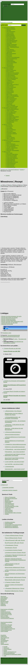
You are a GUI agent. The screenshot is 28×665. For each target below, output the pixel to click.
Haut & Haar (9, 131)
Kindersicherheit (10, 164)
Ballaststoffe (4, 599)
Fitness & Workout (11, 129)
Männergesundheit (11, 53)
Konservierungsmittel (6, 626)
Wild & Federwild (10, 105)
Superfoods (9, 104)
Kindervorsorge (10, 166)
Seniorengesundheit (11, 62)
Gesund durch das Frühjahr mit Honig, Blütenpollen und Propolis (14, 458)
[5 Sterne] (24, 185)
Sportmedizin (9, 63)
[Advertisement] (14, 232)
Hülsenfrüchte (9, 85)
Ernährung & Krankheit (12, 74)
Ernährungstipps (10, 75)
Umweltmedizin (10, 66)
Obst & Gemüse (10, 97)
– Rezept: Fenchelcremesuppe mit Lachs (11, 316)
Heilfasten (3, 623)
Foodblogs (9, 80)
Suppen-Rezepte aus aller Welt (11, 351)
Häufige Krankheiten (11, 44)
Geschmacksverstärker (6, 622)
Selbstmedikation (10, 61)
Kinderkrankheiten (11, 163)
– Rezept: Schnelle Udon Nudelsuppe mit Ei (12, 321)
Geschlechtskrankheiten (12, 109)
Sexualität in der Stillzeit (12, 119)
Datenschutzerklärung (9, 653)
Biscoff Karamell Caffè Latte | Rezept (14, 542)
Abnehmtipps (9, 69)
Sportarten (9, 136)
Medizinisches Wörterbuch (11, 527)
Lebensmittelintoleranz (6, 627)
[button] (6, 327)
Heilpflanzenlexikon (11, 45)
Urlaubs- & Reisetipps (12, 147)
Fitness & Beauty (7, 16)
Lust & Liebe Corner (11, 111)
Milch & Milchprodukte (12, 94)
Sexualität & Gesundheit (12, 116)
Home (5, 8)
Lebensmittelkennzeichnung (8, 628)
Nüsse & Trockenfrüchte (12, 96)
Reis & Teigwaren (10, 100)
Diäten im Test (4, 602)
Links (4, 655)
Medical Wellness (10, 144)
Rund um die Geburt (11, 156)
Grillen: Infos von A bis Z (12, 84)
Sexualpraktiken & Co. (12, 120)
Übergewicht (4, 641)
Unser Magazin (7, 13)
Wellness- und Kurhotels (12, 150)
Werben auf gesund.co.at (9, 651)
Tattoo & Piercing (10, 138)
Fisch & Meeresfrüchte (12, 78)
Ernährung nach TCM (6, 614)
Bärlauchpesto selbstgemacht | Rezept (14, 567)
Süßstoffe (3, 639)
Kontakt (5, 646)
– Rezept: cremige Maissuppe (8, 320)
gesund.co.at (4, 169)
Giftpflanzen (9, 83)
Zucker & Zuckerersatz (12, 106)
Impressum (6, 648)
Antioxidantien (4, 597)
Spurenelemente (5, 637)
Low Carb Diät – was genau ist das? (14, 464)
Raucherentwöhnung (11, 58)
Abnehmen (3, 596)
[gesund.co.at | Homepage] (4, 1)
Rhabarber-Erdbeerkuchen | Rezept (14, 591)
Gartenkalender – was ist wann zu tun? (15, 469)
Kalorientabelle (9, 523)
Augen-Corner (10, 32)
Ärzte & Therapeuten (10, 497)
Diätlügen (3, 604)
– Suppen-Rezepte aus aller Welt (9, 322)
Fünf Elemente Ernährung (7, 618)
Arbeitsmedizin (10, 34)
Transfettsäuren (4, 640)
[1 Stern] (3, 185)
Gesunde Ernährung (8, 11)
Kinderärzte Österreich (12, 158)
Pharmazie (9, 56)
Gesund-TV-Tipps (9, 505)
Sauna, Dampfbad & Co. (12, 145)
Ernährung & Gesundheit (12, 72)
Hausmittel (9, 43)
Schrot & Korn (9, 102)
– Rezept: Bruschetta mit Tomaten (9, 317)
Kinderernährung (10, 159)
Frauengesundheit (11, 38)
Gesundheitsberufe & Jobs (11, 506)
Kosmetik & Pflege (11, 132)
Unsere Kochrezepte (8, 12)
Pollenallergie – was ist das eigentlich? (15, 451)
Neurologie (9, 54)
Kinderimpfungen (10, 160)
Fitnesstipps (9, 128)
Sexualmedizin (10, 115)
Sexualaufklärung (10, 113)
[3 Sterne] (13, 185)
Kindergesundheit (10, 51)
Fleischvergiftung (5, 617)
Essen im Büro (4, 615)
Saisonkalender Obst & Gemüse (13, 512)
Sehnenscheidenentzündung (12, 434)
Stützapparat (9, 65)
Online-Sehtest (8, 510)
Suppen (22, 169)
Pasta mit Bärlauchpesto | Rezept (13, 538)
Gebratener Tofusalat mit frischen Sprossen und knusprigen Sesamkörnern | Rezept (15, 560)
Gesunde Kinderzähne (12, 154)
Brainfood (3, 600)
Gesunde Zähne (10, 39)
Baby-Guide (9, 153)
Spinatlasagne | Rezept (11, 547)
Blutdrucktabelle (10, 35)
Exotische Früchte (11, 76)
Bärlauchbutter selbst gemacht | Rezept (15, 579)
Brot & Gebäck (10, 71)
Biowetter (7, 499)
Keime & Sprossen (11, 87)
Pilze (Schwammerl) (11, 98)
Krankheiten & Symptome (11, 526)
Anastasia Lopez (7, 332)
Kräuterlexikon (10, 92)
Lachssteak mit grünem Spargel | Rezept (15, 552)
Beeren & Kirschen (11, 70)
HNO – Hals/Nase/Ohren (12, 47)
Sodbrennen (4, 636)
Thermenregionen (10, 146)
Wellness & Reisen (8, 17)
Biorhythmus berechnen (11, 498)
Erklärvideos (8, 502)
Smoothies (3, 635)
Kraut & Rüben (10, 91)
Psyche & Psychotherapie (12, 57)
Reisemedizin (9, 60)
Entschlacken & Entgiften (7, 609)
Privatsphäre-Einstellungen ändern (12, 654)
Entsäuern (3, 610)
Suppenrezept (15, 336)
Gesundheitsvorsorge (11, 40)
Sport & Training (10, 137)
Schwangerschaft (10, 167)
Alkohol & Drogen (10, 29)
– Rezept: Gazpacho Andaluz (8, 319)
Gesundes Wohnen (11, 41)
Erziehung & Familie (11, 155)
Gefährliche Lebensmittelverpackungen (15, 447)
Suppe (6, 336)
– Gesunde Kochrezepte (7, 324)
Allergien (8, 30)
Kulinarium (9, 93)
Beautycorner (9, 125)
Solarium (8, 135)
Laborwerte (9, 52)
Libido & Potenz (10, 110)
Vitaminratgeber (5, 644)
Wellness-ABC (10, 149)
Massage (8, 142)
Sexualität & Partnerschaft (10, 14)
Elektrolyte (3, 605)
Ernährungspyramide (6, 613)
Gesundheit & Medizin (9, 9)
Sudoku (7, 514)
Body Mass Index (10, 36)
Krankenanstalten (9, 507)
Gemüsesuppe (11, 335)
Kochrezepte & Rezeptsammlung (13, 524)
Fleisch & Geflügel (11, 79)
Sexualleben (9, 114)
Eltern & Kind (6, 18)
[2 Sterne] (8, 185)
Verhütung (9, 123)
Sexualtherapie (10, 122)
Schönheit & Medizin (11, 133)
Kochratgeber (9, 88)
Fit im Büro (9, 127)
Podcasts (5, 20)
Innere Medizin (10, 49)
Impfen (8, 48)
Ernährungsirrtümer (5, 612)
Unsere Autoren (7, 649)
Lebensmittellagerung (6, 630)
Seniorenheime (9, 511)
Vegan (2, 643)
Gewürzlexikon (10, 82)
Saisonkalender (10, 101)
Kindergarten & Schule (12, 162)
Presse (5, 650)
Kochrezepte (9, 89)
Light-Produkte (4, 631)
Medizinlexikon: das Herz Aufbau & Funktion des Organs (14, 414)
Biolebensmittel (4, 601)
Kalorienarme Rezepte (6, 624)
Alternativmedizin (10, 31)
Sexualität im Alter (11, 118)
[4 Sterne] (19, 185)
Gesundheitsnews (9, 503)
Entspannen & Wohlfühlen (13, 141)
